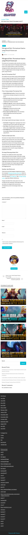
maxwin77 (3, 480)
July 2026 (3, 398)
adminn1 (6, 54)
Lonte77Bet (5, 19)
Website (3, 232)
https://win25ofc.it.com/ (6, 507)
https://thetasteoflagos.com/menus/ (9, 489)
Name (3, 220)
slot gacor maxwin (5, 482)
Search (3, 360)
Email (3, 226)
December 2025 (4, 414)
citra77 (2, 475)
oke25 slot (3, 484)
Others (2, 437)
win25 (2, 454)
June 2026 (3, 400)
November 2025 (4, 417)
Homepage (4, 40)
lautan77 (3, 498)
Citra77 (2, 505)
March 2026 (3, 407)
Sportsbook (3, 442)
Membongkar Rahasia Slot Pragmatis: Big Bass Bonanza (12, 335)
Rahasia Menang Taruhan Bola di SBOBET (11, 382)
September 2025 (4, 421)
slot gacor (3, 509)
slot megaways (13, 176)
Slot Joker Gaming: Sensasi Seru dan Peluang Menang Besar (13, 300)
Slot (8, 40)
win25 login (3, 491)
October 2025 (4, 419)
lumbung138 (3, 470)
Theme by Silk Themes (14, 533)
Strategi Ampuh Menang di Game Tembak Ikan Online (14, 379)
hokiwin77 (3, 511)
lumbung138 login (5, 459)
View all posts (14, 268)
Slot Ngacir (3, 456)
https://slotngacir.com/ (6, 463)
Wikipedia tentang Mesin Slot (14, 173)
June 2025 (3, 428)
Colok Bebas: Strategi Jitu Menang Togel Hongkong (13, 377)
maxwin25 (3, 502)
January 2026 (4, 412)
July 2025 (3, 426)
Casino (2, 435)
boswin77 (3, 477)
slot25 (2, 452)
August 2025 (3, 423)
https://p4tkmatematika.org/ (7, 466)
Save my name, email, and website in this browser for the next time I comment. (13, 242)
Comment (4, 202)
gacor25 (2, 487)
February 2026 (4, 410)
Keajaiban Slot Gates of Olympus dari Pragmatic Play (11, 317)
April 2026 (3, 405)
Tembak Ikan (4, 444)
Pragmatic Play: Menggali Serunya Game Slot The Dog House (12, 353)
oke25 (2, 521)
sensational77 (4, 473)
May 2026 (3, 403)
